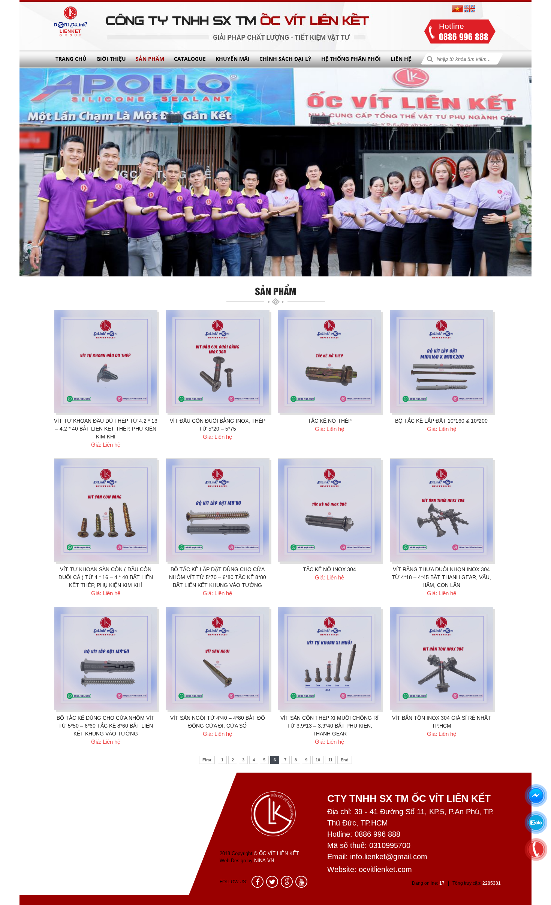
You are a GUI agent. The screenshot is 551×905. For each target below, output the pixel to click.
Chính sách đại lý (285, 58)
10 (318, 760)
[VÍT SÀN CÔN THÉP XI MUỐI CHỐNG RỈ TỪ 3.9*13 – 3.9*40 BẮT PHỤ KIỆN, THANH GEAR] (329, 658)
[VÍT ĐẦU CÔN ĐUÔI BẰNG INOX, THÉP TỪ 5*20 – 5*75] (217, 361)
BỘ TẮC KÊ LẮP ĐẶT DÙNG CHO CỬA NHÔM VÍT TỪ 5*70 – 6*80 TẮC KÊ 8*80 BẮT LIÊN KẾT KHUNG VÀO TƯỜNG (217, 577)
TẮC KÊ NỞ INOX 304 (329, 569)
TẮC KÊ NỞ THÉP (330, 421)
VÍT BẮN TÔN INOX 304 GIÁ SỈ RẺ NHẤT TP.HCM (441, 722)
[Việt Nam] (458, 11)
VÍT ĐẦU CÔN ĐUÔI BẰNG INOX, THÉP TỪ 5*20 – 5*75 (217, 425)
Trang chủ (71, 58)
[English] (469, 11)
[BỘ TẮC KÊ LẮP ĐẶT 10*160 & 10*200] (441, 361)
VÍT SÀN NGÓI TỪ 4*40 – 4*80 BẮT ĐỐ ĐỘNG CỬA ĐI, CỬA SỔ (217, 722)
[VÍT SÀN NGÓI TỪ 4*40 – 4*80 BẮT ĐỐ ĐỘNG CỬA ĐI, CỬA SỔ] (217, 658)
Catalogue (190, 58)
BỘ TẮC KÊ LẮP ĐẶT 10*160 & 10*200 (441, 421)
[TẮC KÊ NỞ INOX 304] (329, 510)
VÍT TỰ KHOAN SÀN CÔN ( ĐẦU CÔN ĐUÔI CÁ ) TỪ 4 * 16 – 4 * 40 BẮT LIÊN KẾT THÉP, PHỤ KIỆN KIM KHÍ (105, 577)
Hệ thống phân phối (351, 58)
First (206, 760)
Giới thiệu (111, 58)
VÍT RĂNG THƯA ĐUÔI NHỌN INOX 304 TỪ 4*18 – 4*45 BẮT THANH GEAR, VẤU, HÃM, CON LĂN (441, 577)
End (345, 760)
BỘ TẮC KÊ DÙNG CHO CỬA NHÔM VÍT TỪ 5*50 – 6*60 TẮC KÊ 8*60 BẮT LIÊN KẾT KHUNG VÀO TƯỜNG (105, 726)
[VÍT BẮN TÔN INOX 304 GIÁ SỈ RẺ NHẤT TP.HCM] (441, 658)
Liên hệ (401, 58)
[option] (275, 172)
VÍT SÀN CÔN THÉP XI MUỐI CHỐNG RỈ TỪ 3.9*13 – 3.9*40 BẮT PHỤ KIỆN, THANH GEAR (329, 726)
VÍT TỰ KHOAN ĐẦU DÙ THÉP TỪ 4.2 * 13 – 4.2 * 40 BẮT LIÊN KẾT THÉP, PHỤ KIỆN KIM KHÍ (105, 429)
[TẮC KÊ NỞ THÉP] (329, 361)
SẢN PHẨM (150, 58)
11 (330, 760)
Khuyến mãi (233, 58)
